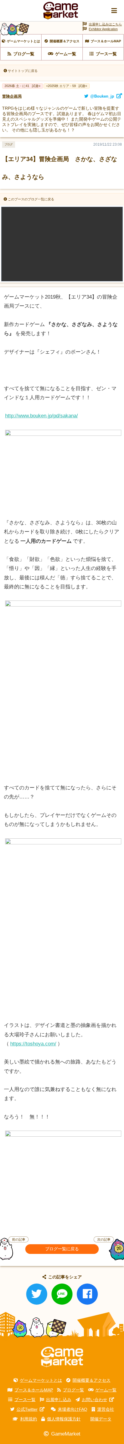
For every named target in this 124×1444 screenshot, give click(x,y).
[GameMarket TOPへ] (62, 1357)
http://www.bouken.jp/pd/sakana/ (41, 416)
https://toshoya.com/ (33, 1044)
